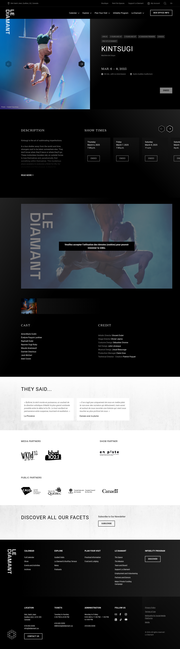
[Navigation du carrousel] (166, 128)
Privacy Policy (150, 608)
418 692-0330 (29, 626)
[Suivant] (81, 64)
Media (147, 622)
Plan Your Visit (101, 13)
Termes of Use (150, 612)
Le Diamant (136, 13)
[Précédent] (8, 64)
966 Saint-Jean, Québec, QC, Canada (24, 3)
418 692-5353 (59, 623)
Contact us (33, 636)
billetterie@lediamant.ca (63, 626)
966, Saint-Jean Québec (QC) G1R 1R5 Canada (32, 617)
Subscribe (106, 523)
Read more (26, 175)
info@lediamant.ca (31, 628)
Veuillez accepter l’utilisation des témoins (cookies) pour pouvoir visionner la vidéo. (97, 246)
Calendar (73, 13)
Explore (86, 13)
